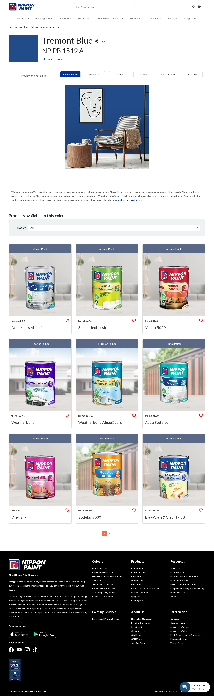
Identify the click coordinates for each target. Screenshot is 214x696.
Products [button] (21, 18)
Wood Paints (137, 580)
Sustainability (137, 627)
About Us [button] (135, 18)
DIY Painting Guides (179, 580)
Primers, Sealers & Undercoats (145, 588)
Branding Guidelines (140, 623)
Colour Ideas (22, 27)
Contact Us (155, 18)
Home (12, 27)
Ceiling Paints (137, 576)
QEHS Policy (137, 639)
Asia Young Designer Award (105, 592)
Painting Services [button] (104, 612)
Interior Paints (137, 568)
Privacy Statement (178, 639)
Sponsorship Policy (179, 631)
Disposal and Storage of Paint (183, 584)
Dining (119, 74)
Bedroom (94, 74)
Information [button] (178, 612)
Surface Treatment (139, 592)
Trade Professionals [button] (109, 18)
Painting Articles (177, 572)
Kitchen (192, 74)
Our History (136, 635)
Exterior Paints (138, 572)
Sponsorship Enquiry (179, 627)
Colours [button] (64, 18)
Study (143, 74)
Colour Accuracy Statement (164, 691)
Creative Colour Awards (103, 596)
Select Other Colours (52, 59)
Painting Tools (137, 600)
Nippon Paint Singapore (141, 619)
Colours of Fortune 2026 (103, 588)
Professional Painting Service (105, 619)
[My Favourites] (199, 6)
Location (173, 18)
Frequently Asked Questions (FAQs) (187, 588)
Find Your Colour (37, 27)
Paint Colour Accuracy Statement (185, 635)
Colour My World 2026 (102, 572)
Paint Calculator (177, 592)
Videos (173, 596)
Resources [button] (83, 18)
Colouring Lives (138, 631)
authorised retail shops (130, 200)
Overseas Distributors (180, 623)
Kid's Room (168, 74)
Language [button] (190, 18)
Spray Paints (136, 596)
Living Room (70, 74)
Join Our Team (138, 643)
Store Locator (176, 568)
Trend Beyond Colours (102, 584)
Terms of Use (176, 643)
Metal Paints (137, 584)
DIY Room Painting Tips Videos (184, 576)
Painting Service (44, 18)
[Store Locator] (193, 6)
